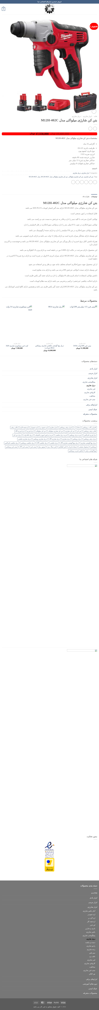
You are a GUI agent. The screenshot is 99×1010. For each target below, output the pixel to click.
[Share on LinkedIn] (73, 182)
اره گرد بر (91, 918)
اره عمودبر (91, 914)
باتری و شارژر (90, 928)
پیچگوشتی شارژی (89, 382)
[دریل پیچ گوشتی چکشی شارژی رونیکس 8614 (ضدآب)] (49, 323)
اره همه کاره (24, 427)
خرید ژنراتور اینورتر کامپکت (44, 435)
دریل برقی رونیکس (90, 439)
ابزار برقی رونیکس (66, 427)
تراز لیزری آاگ (20, 431)
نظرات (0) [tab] (86, 196)
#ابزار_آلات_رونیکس (89, 427)
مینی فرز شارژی (89, 399)
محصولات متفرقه (90, 414)
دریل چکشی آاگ (42, 443)
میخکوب (92, 396)
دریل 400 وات (28, 435)
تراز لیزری (30, 431)
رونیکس (93, 447)
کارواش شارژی (89, 392)
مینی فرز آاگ (24, 447)
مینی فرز (33, 447)
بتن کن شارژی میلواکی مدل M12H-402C (54, 177)
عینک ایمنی (92, 409)
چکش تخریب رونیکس (76, 451)
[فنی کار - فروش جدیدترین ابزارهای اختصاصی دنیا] (49, 9)
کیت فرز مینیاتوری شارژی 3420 (17, 346)
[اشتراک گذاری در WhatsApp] (95, 182)
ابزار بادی (93, 369)
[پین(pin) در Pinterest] (78, 182)
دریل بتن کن (17, 435)
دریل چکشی (54, 443)
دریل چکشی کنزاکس (11, 443)
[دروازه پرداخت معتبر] (49, 865)
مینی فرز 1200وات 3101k (82, 346)
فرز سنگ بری (51, 447)
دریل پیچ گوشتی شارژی (88, 443)
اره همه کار (91, 921)
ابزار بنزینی (92, 373)
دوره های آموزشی (90, 984)
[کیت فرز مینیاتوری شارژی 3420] (17, 323)
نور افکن (92, 974)
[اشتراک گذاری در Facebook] (91, 182)
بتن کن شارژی (88, 177)
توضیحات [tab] (94, 196)
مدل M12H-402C (34, 177)
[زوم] (94, 111)
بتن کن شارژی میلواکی (75, 177)
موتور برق (42, 447)
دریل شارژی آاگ (54, 439)
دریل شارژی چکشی (24, 439)
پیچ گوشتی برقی (90, 451)
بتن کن (79, 431)
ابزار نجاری (53, 427)
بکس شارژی (90, 932)
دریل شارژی (76, 116)
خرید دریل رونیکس (75, 435)
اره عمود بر (44, 427)
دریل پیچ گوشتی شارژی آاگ (69, 443)
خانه (95, 116)
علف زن (92, 956)
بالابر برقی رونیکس (90, 431)
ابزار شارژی (87, 116)
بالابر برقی (14, 427)
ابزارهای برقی (91, 405)
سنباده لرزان (72, 447)
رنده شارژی (91, 949)
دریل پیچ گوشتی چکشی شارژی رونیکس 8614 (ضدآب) (49, 347)
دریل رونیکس (76, 439)
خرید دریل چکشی (61, 435)
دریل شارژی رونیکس (40, 439)
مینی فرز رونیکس (11, 447)
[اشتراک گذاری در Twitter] (86, 182)
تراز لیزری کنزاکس (90, 435)
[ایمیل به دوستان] (82, 182)
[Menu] (95, 9)
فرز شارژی (91, 389)
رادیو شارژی (90, 946)
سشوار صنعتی (83, 447)
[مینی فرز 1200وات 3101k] (82, 323)
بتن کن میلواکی (41, 431)
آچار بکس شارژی (89, 911)
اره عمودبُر (34, 427)
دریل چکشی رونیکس (28, 443)
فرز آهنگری (62, 447)
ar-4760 (94, 893)
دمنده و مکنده (90, 942)
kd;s (78, 427)
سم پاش (92, 953)
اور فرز (92, 925)
